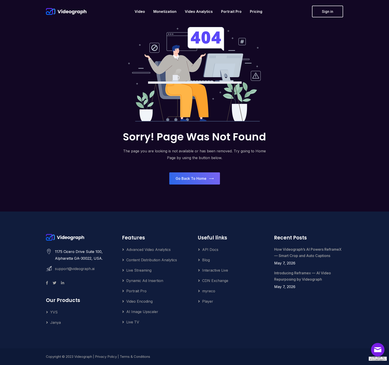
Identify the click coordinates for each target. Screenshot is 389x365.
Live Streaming (139, 270)
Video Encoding (139, 301)
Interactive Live (215, 270)
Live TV (132, 322)
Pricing (256, 11)
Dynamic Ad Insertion (144, 280)
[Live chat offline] (379, 351)
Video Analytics (199, 11)
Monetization (164, 11)
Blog (206, 260)
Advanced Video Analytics (148, 249)
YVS (54, 312)
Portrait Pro (231, 11)
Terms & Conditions (135, 356)
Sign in (327, 11)
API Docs (210, 249)
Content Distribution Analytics (151, 260)
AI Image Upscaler (142, 311)
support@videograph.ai (75, 268)
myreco (208, 291)
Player (207, 301)
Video (140, 11)
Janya (55, 322)
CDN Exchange (215, 280)
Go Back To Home (191, 178)
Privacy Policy (106, 356)
